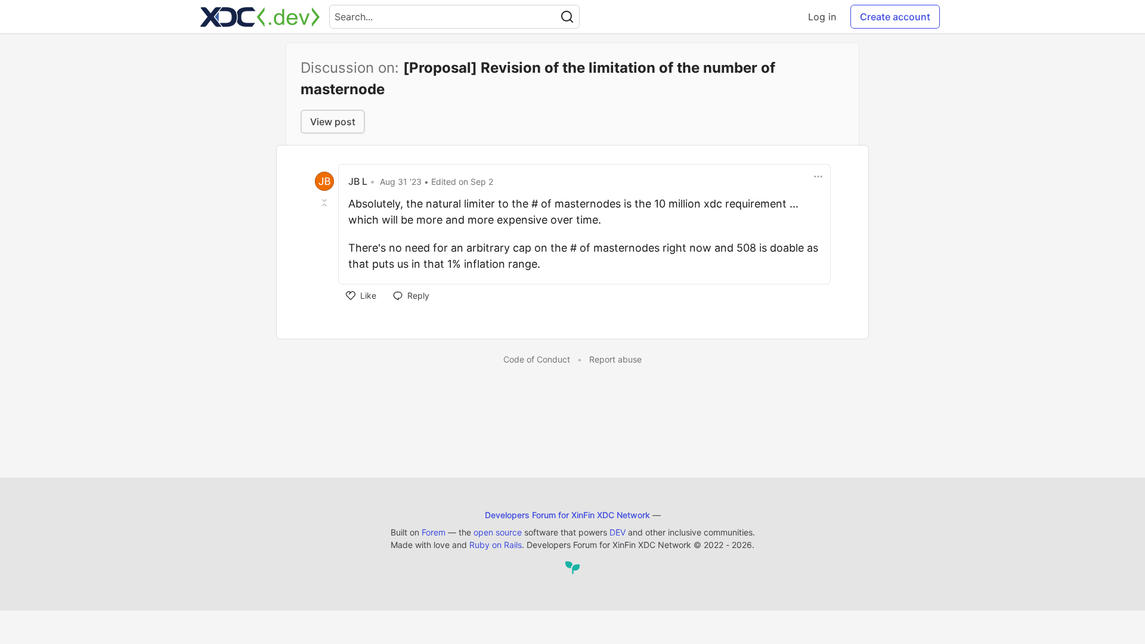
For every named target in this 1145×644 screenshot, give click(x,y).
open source (498, 532)
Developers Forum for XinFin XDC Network (567, 515)
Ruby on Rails (495, 545)
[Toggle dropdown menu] (818, 176)
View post (332, 122)
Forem (433, 532)
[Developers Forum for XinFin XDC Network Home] (260, 17)
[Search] (567, 16)
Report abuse (615, 359)
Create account (895, 17)
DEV (617, 532)
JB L (357, 181)
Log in (822, 17)
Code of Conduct (536, 359)
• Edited (436, 182)
